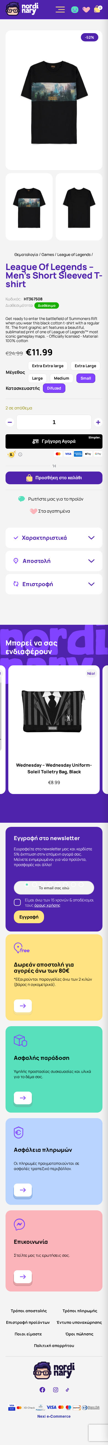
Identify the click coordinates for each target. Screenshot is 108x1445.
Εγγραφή (28, 917)
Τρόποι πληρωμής (80, 1310)
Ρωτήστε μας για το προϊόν (55, 499)
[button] (29, 207)
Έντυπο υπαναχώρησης (79, 1322)
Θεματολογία (26, 254)
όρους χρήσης (47, 905)
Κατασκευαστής (23, 388)
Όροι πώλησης (79, 1334)
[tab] (26, 884)
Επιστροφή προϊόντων (28, 1322)
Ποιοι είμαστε (28, 1334)
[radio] (48, 365)
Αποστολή (37, 561)
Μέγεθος (15, 372)
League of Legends (74, 254)
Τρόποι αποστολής (29, 1310)
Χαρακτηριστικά (44, 537)
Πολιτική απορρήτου (54, 1345)
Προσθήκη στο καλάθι (58, 477)
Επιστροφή (37, 584)
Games (48, 254)
